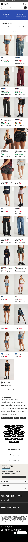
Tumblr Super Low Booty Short (6, 182)
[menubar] (14, 21)
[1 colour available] (1, 119)
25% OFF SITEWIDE (5, 61)
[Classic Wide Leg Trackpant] (21, 76)
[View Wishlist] (23, 4)
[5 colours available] (17, 119)
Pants (23, 417)
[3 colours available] (2, 181)
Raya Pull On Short (4, 151)
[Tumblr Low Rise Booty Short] (21, 138)
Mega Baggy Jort (4, 89)
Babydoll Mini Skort (18, 327)
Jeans (16, 417)
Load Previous (14, 32)
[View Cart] (26, 4)
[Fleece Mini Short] (21, 169)
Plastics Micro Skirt (5, 59)
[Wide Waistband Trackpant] (7, 255)
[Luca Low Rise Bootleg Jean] (7, 107)
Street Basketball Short (5, 382)
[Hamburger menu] (2, 4)
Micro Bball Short (18, 120)
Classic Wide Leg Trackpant (20, 89)
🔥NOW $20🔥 (18, 123)
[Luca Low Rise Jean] (21, 45)
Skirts (10, 417)
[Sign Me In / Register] (20, 4)
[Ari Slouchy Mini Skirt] (7, 341)
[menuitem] (2, 21)
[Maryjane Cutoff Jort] (7, 284)
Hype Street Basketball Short (20, 268)
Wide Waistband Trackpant (6, 268)
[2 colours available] (2, 57)
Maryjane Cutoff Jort (5, 297)
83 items (11, 23)
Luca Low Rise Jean (19, 59)
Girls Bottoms (5, 23)
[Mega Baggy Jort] (7, 76)
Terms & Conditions (10, 511)
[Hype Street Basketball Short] (21, 255)
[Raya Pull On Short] (7, 138)
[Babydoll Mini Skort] (21, 314)
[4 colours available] (17, 88)
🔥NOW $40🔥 (18, 61)
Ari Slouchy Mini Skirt (5, 354)
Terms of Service (14, 530)
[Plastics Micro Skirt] (7, 45)
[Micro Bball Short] (21, 107)
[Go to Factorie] (6, 4)
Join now (14, 477)
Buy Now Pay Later (5, 504)
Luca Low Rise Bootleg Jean (6, 120)
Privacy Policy (18, 511)
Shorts (3, 417)
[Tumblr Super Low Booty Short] (7, 169)
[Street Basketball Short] (7, 369)
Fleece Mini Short (18, 182)
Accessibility (3, 511)
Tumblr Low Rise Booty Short (20, 151)
